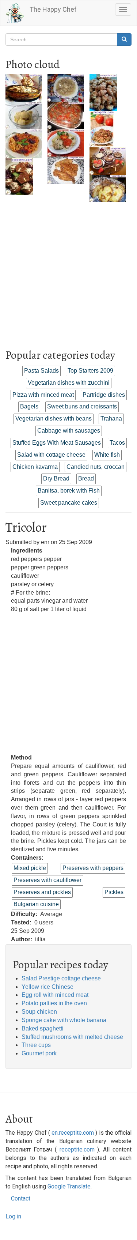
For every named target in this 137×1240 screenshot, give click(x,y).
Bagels (29, 406)
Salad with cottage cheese (51, 455)
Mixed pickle (30, 868)
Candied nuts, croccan (95, 467)
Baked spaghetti (43, 1028)
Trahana (111, 418)
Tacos (117, 443)
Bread (86, 478)
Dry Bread (56, 478)
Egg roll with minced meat (55, 995)
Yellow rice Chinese (47, 987)
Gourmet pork (39, 1053)
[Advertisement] (68, 270)
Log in (13, 1216)
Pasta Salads (41, 371)
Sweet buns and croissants (82, 406)
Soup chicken (39, 1012)
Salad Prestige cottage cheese (61, 978)
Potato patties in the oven (54, 1003)
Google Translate (69, 1186)
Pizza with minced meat (43, 395)
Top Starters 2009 (90, 371)
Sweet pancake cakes (68, 503)
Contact (20, 1198)
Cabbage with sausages (68, 430)
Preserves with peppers (92, 868)
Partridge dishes (104, 395)
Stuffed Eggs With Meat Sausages (56, 443)
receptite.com (77, 1149)
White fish (107, 455)
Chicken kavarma (35, 467)
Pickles (113, 892)
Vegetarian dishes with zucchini (69, 383)
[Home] (15, 13)
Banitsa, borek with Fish (69, 490)
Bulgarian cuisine (36, 904)
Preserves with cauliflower (47, 880)
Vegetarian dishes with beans (53, 418)
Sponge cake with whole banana (64, 1020)
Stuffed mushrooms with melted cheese (72, 1037)
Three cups (36, 1045)
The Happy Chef (53, 9)
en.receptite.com (73, 1132)
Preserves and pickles (42, 892)
